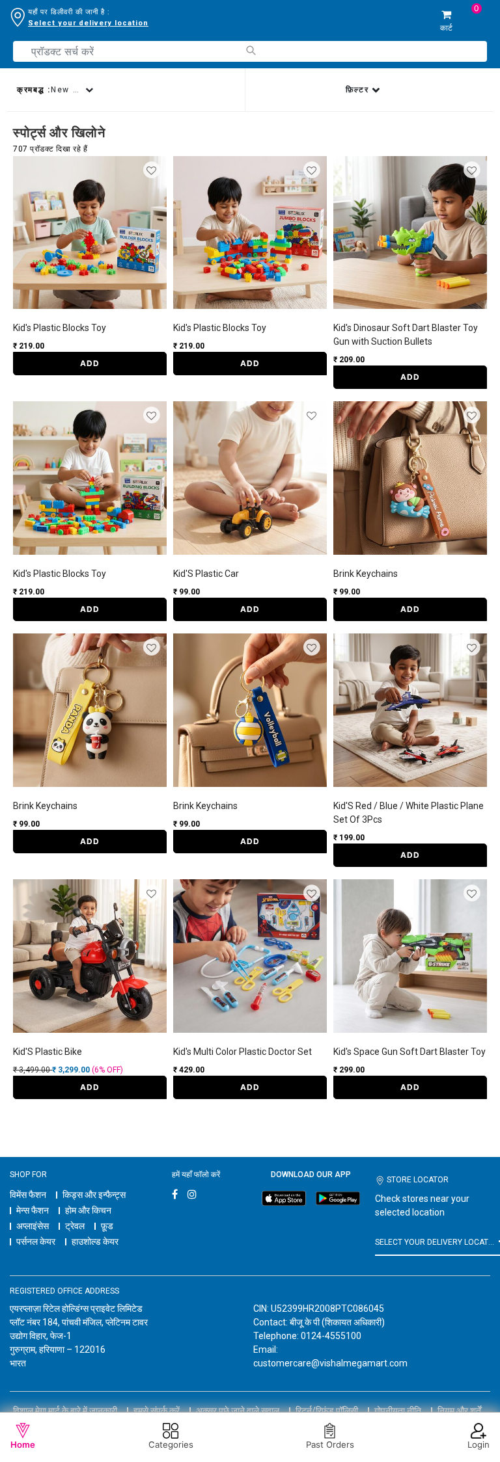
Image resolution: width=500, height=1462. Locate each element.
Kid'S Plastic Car (206, 573)
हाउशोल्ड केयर (95, 1241)
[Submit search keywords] (250, 50)
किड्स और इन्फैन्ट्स (94, 1195)
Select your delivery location (88, 23)
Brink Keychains (365, 573)
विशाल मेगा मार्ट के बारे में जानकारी (65, 1410)
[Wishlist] (152, 171)
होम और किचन (88, 1210)
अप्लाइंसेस (32, 1226)
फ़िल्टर (359, 89)
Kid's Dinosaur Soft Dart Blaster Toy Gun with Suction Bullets (405, 335)
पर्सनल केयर (35, 1241)
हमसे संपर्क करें (156, 1410)
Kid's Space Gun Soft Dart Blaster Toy (409, 1051)
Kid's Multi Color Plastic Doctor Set (242, 1051)
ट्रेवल (75, 1226)
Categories (170, 1444)
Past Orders (330, 1444)
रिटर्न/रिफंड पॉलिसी (327, 1410)
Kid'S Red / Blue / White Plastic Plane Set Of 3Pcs (408, 813)
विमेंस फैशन (28, 1195)
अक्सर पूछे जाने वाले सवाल (237, 1410)
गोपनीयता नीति (397, 1410)
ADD (90, 363)
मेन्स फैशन (32, 1210)
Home (22, 1444)
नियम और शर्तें (459, 1410)
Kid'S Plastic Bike (47, 1051)
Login (478, 1444)
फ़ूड (107, 1226)
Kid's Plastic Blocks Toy (59, 328)
